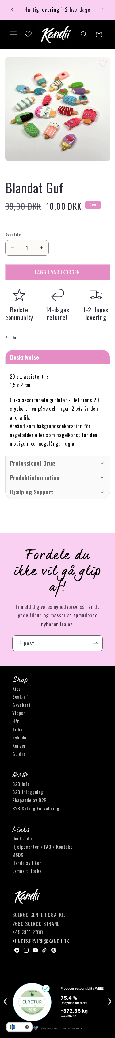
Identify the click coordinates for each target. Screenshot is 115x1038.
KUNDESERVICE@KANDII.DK (40, 941)
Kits (16, 688)
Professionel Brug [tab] (33, 463)
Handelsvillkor (26, 862)
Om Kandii (22, 838)
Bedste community (19, 313)
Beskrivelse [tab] (24, 357)
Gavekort (21, 704)
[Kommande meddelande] (103, 10)
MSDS (18, 854)
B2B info (21, 783)
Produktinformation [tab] (34, 477)
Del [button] (14, 337)
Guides (19, 753)
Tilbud (18, 729)
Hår (15, 721)
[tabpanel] (57, 410)
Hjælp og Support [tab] (32, 492)
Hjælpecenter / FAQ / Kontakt (42, 846)
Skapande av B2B (29, 800)
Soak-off (21, 696)
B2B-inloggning (28, 791)
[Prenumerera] (95, 643)
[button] (13, 34)
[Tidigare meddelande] (12, 10)
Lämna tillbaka (27, 870)
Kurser (19, 745)
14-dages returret (57, 313)
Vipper (18, 712)
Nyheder (20, 737)
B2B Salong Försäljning (35, 808)
